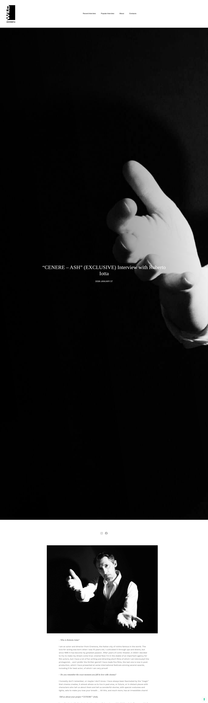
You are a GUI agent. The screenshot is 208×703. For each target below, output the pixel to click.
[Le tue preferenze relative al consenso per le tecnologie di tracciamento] (204, 699)
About (121, 14)
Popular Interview (107, 14)
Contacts (132, 14)
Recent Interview (89, 14)
